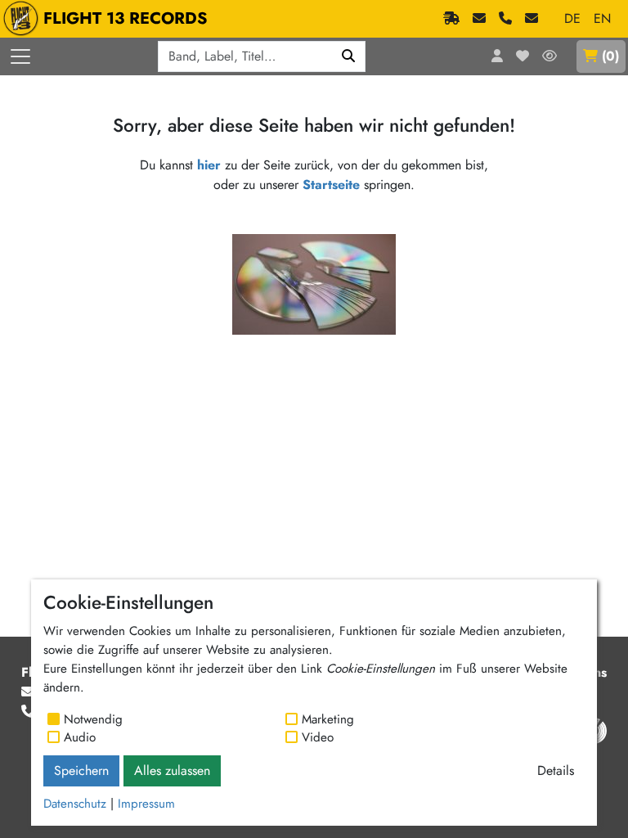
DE (572, 18)
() (610, 56)
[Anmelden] (497, 56)
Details (555, 770)
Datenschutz (74, 804)
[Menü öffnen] (20, 56)
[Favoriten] (522, 56)
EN (602, 18)
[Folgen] (549, 56)
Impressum (146, 804)
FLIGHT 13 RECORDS (125, 18)
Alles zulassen (172, 770)
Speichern (81, 770)
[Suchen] (349, 56)
